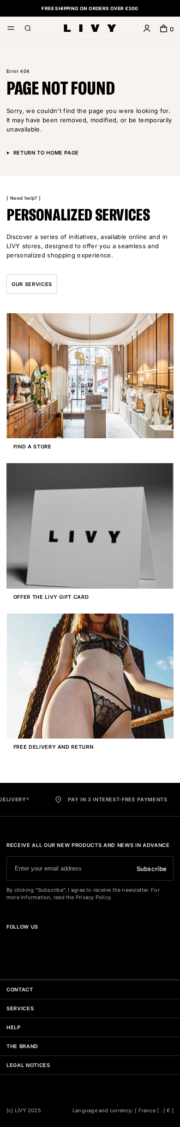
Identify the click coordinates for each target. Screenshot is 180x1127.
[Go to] (10, 943)
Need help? (23, 198)
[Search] (28, 29)
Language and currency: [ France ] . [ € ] (123, 1110)
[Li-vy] (90, 28)
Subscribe (152, 868)
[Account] (147, 29)
